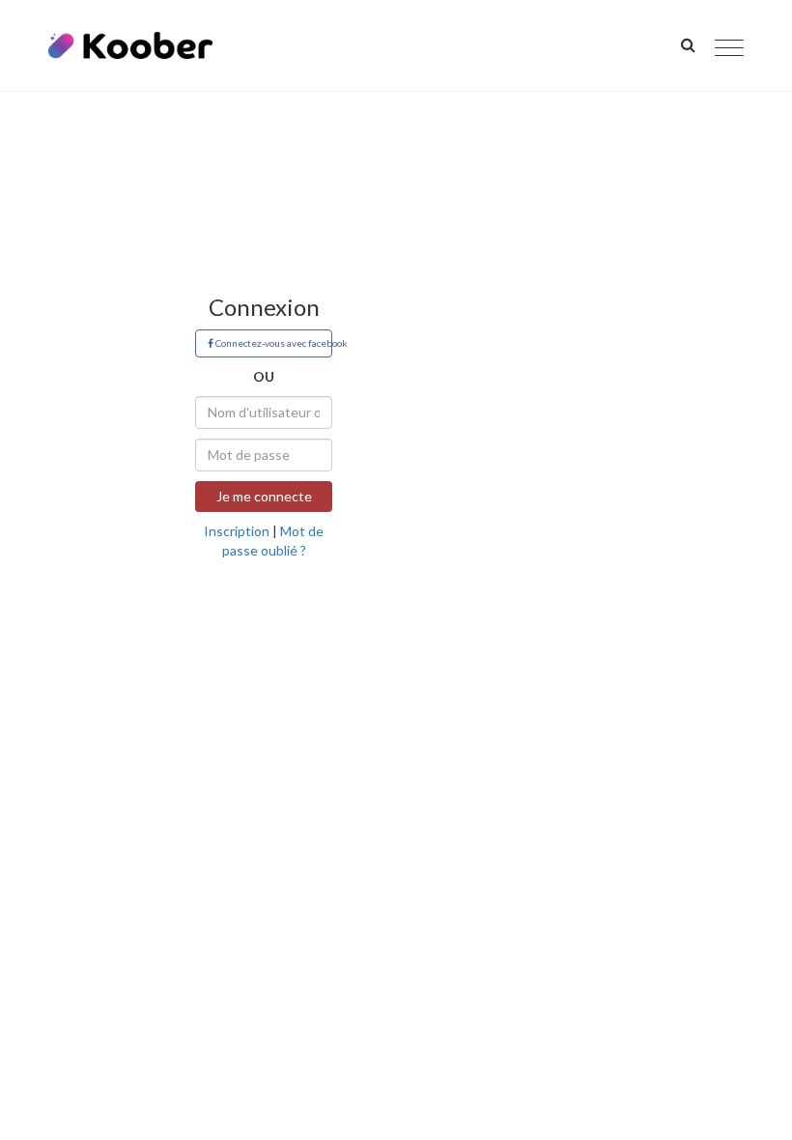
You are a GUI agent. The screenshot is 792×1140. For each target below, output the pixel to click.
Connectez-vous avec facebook (272, 343)
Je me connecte (264, 496)
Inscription (236, 531)
